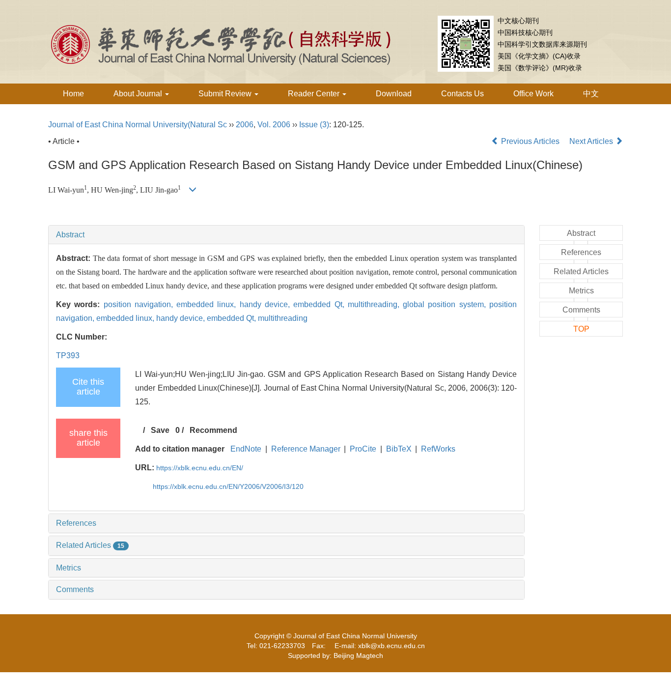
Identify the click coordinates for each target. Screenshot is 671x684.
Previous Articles (530, 141)
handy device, (267, 304)
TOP (581, 329)
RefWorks (438, 449)
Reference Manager (305, 449)
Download (394, 93)
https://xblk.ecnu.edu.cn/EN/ (199, 468)
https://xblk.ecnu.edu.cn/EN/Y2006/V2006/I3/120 (228, 486)
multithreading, (375, 304)
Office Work (533, 93)
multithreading (283, 318)
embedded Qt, (320, 304)
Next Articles (592, 141)
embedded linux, (208, 304)
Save (160, 430)
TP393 (68, 355)
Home (73, 93)
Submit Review (225, 93)
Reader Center (314, 93)
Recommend (213, 430)
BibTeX (399, 449)
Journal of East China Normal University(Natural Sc (137, 124)
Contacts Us (462, 93)
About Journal (138, 93)
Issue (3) (314, 124)
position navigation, (140, 304)
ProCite (363, 449)
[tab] (286, 235)
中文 (591, 93)
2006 (244, 124)
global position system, (446, 304)
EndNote (245, 449)
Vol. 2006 (273, 124)
